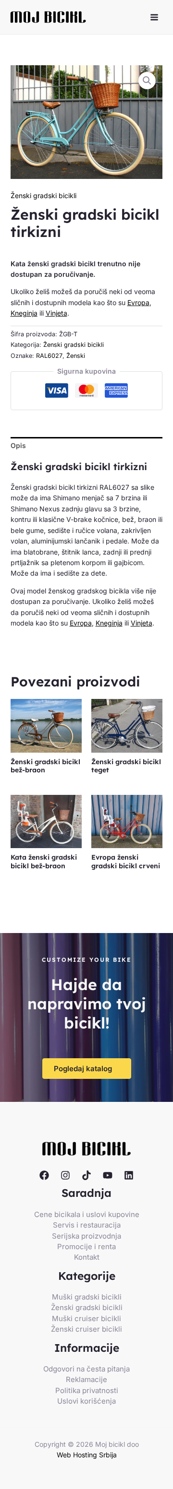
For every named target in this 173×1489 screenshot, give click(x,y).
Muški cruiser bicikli (86, 1318)
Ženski (75, 355)
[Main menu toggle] (154, 17)
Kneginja (24, 313)
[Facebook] (44, 1175)
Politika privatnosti (86, 1390)
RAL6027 (49, 355)
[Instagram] (65, 1175)
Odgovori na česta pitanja (86, 1368)
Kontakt (86, 1257)
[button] (147, 80)
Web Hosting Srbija (87, 1455)
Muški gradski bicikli (87, 1296)
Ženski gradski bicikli (43, 195)
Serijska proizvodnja (86, 1236)
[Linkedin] (129, 1175)
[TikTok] (86, 1175)
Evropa (138, 302)
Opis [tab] (18, 445)
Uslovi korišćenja (86, 1401)
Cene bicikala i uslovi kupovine (86, 1214)
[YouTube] (107, 1175)
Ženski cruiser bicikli (86, 1329)
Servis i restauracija (87, 1224)
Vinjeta (56, 313)
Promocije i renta (86, 1246)
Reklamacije (86, 1379)
